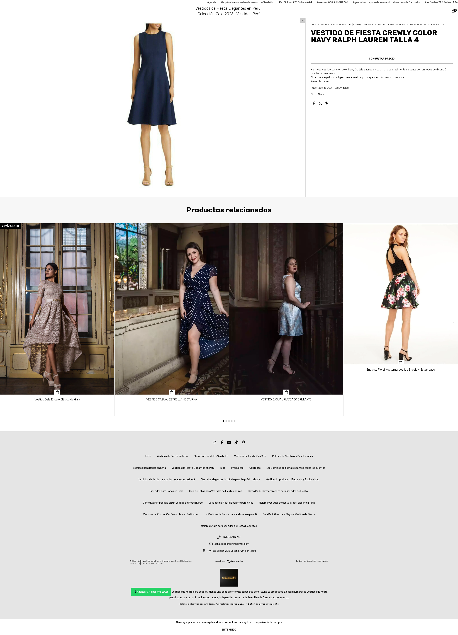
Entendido (229, 629)
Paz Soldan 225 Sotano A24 (249, 2)
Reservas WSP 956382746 (286, 2)
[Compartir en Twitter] (320, 103)
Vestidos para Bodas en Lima (149, 467)
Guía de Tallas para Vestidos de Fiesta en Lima (215, 491)
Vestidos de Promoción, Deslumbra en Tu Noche (170, 514)
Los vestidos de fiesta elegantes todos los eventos (296, 467)
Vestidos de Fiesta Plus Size (250, 456)
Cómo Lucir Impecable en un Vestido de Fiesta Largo (173, 502)
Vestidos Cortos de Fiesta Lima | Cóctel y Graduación (347, 24)
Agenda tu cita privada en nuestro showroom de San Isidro (194, 2)
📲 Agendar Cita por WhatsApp (151, 591)
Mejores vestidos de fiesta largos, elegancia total (287, 502)
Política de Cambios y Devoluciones (292, 456)
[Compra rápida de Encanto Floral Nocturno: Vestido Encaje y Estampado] (401, 362)
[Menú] (5, 11)
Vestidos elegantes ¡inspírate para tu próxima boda (230, 479)
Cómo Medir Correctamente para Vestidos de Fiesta (278, 491)
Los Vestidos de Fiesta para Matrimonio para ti (230, 514)
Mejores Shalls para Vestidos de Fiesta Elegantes (229, 526)
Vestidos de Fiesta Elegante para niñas (231, 502)
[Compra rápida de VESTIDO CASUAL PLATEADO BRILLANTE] (286, 392)
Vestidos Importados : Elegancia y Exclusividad (292, 479)
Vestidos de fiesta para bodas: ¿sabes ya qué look (167, 479)
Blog (222, 467)
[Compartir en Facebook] (314, 103)
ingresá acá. (237, 604)
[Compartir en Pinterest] (327, 103)
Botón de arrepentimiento (263, 604)
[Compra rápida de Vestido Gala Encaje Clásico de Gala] (57, 392)
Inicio (313, 24)
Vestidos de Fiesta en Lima (172, 456)
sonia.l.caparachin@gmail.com (232, 544)
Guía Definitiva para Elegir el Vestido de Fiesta (289, 514)
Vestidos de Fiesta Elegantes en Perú (193, 467)
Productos (237, 467)
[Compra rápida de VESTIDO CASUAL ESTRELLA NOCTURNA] (172, 392)
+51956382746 (232, 537)
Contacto (255, 467)
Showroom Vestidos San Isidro (211, 456)
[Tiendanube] (229, 562)
